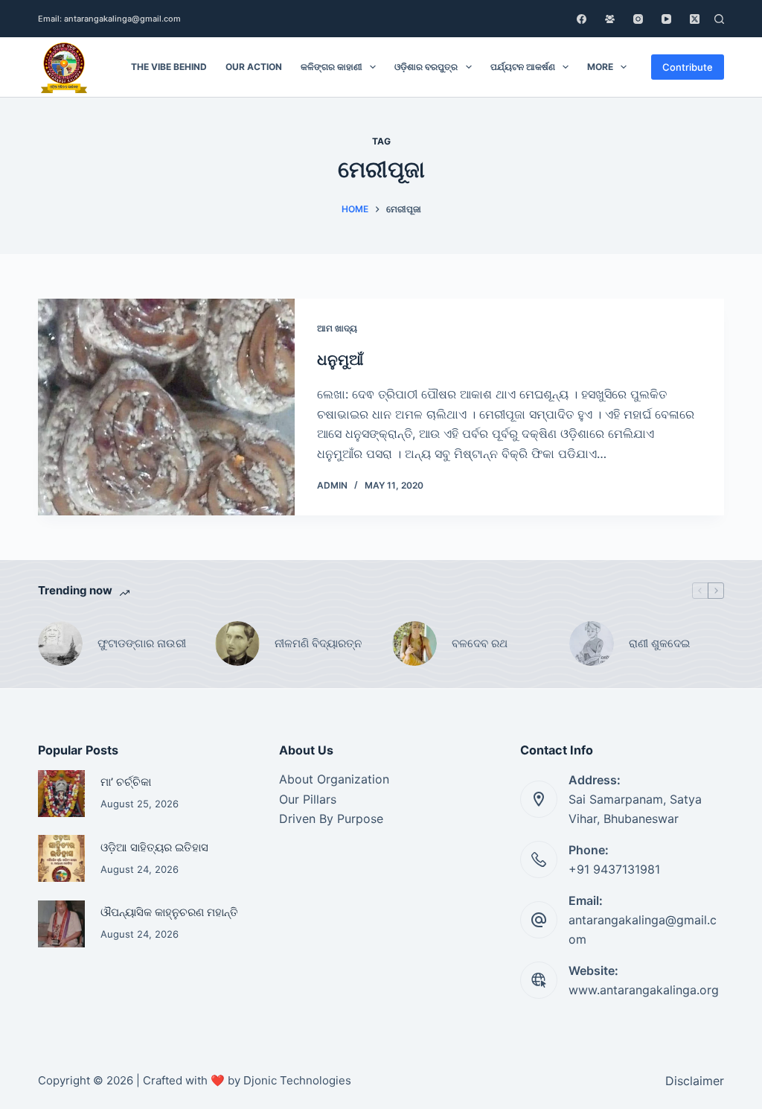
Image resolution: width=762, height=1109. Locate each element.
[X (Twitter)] (694, 19)
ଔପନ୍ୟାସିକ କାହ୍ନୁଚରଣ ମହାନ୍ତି (169, 912)
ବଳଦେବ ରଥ (480, 643)
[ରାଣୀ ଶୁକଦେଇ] (591, 643)
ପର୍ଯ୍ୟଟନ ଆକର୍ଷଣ (522, 66)
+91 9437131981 (614, 869)
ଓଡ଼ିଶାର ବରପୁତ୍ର (426, 66)
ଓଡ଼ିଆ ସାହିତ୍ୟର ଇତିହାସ (154, 847)
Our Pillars (307, 799)
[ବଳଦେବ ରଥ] (414, 643)
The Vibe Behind (169, 66)
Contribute (687, 67)
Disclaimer (694, 1080)
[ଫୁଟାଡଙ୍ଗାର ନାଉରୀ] (60, 643)
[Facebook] (581, 19)
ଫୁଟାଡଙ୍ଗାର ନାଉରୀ (141, 643)
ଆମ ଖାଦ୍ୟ (337, 328)
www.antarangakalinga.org (644, 989)
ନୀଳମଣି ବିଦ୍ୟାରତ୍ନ (318, 643)
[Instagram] (638, 19)
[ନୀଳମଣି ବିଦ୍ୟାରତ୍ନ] (237, 643)
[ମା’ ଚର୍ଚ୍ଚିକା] (61, 793)
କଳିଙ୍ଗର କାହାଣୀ (331, 66)
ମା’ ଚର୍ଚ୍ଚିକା (125, 782)
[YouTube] (666, 19)
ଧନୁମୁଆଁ (340, 360)
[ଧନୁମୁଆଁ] (166, 407)
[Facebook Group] (610, 19)
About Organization (334, 779)
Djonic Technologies (297, 1080)
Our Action (253, 66)
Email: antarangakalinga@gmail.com (109, 18)
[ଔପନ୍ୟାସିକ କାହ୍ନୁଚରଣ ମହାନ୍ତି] (61, 923)
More (600, 66)
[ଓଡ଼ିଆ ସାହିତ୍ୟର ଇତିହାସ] (61, 858)
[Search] (719, 19)
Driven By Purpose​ (331, 818)
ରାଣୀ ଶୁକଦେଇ (661, 643)
